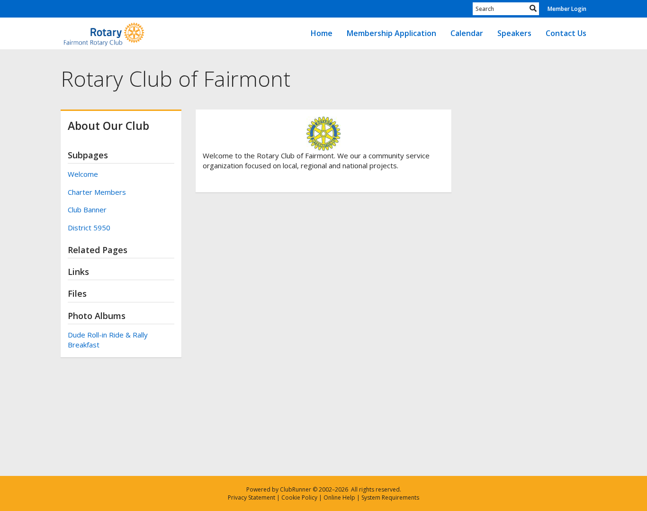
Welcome (83, 174)
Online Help (339, 497)
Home (321, 33)
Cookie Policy (299, 497)
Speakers (514, 33)
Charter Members (97, 192)
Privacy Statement (251, 497)
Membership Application (391, 33)
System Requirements (390, 497)
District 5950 (89, 227)
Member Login (567, 9)
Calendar (466, 33)
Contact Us (566, 33)
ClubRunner (295, 489)
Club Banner (87, 209)
